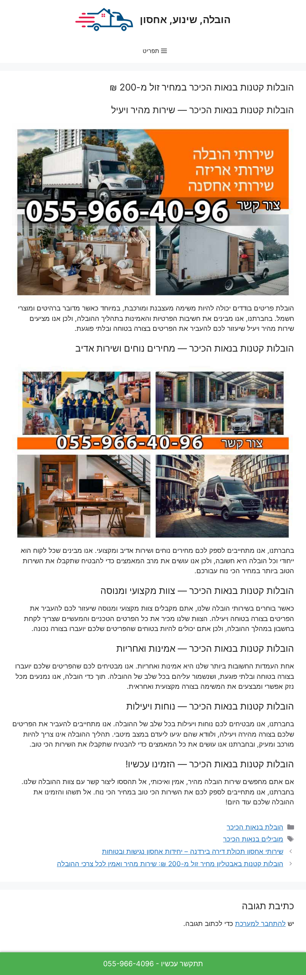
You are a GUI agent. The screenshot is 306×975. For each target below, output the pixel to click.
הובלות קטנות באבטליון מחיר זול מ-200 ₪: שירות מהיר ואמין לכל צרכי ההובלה (170, 864)
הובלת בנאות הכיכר (255, 827)
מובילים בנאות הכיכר (253, 839)
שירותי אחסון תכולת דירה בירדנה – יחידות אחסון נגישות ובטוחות (192, 851)
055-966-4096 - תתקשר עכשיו (153, 963)
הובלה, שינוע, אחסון (185, 20)
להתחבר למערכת (260, 924)
